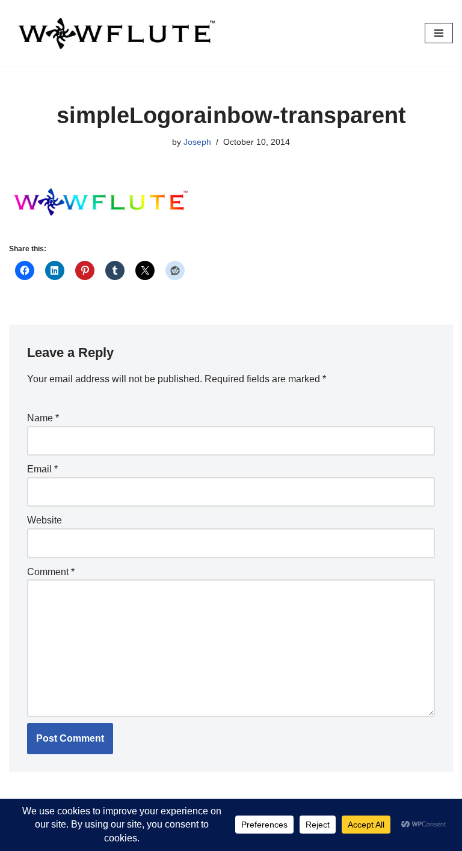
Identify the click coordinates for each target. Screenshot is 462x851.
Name (43, 418)
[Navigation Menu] (439, 33)
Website (44, 520)
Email (42, 469)
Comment (51, 572)
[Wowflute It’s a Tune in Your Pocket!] (114, 33)
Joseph (197, 142)
